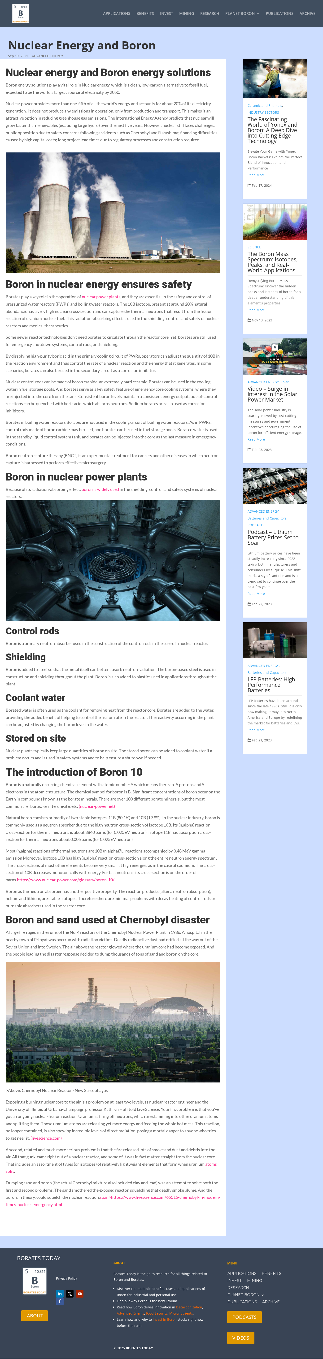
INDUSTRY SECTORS (263, 112)
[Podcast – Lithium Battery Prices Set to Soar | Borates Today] (275, 486)
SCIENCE (254, 247)
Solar (285, 382)
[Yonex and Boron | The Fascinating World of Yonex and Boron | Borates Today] (275, 78)
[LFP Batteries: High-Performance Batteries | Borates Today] (275, 640)
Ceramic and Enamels (265, 105)
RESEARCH (209, 14)
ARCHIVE (307, 14)
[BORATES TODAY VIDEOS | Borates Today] (79, 1294)
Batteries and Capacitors (267, 518)
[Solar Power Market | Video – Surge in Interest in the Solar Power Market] (275, 356)
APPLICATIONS (116, 14)
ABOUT (35, 1315)
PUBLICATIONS (279, 14)
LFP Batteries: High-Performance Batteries (272, 684)
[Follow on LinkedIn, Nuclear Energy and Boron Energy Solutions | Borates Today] (60, 1294)
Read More (256, 175)
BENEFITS (145, 14)
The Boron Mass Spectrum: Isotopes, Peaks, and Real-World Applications (273, 262)
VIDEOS (240, 1338)
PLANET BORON (240, 14)
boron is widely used (100, 489)
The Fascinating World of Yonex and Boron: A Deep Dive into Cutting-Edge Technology (272, 130)
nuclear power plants (101, 296)
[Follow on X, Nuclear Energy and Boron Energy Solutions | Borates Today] (70, 1294)
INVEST (166, 14)
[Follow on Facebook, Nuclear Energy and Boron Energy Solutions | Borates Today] (60, 1301)
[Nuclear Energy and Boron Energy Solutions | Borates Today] (20, 13)
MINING (186, 14)
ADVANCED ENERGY (47, 56)
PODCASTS (256, 525)
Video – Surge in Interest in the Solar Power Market (272, 394)
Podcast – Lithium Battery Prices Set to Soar (273, 537)
